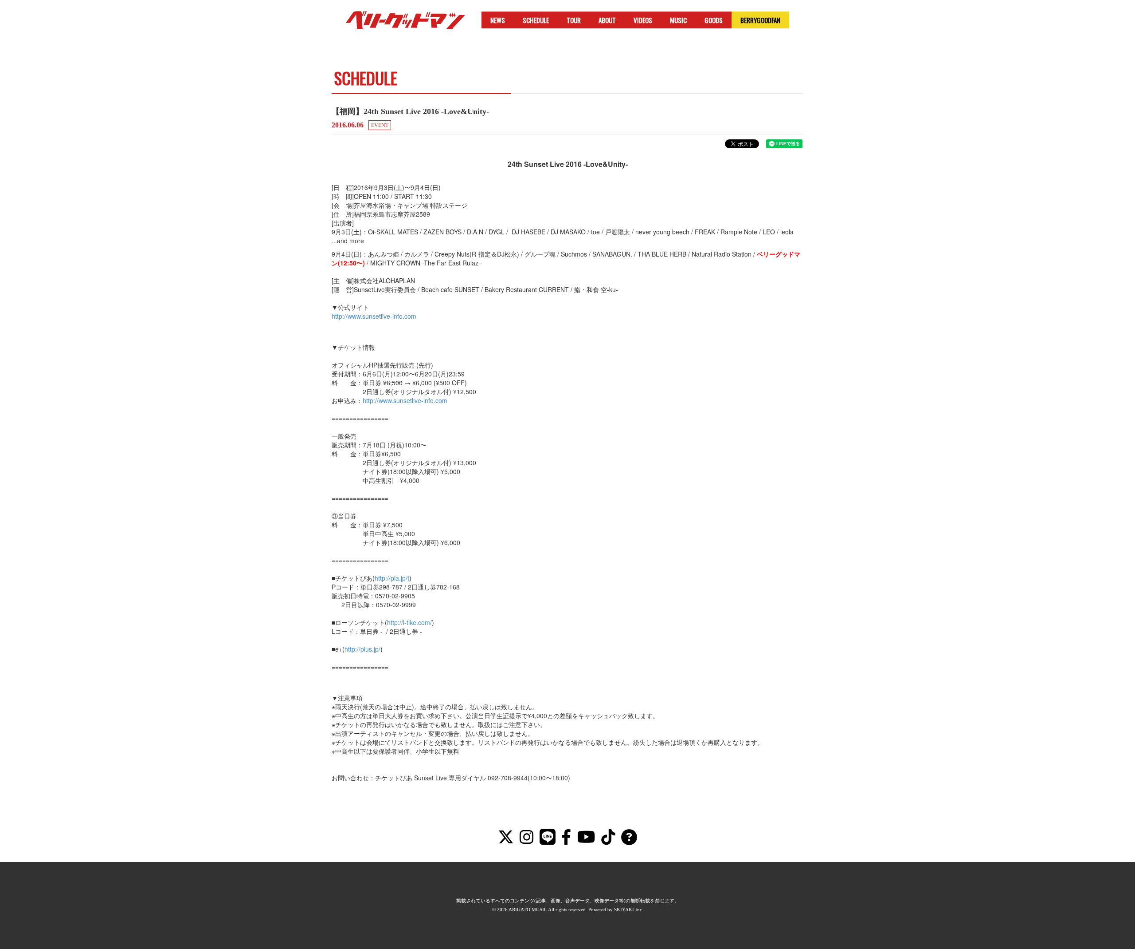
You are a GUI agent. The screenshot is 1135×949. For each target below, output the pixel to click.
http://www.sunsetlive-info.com (374, 316)
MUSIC (678, 20)
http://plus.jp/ (362, 649)
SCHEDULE (536, 20)
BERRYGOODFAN (760, 20)
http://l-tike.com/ (409, 622)
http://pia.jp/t (392, 577)
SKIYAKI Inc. (628, 909)
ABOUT (607, 20)
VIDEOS (643, 20)
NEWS (497, 20)
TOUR (574, 20)
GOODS (713, 20)
